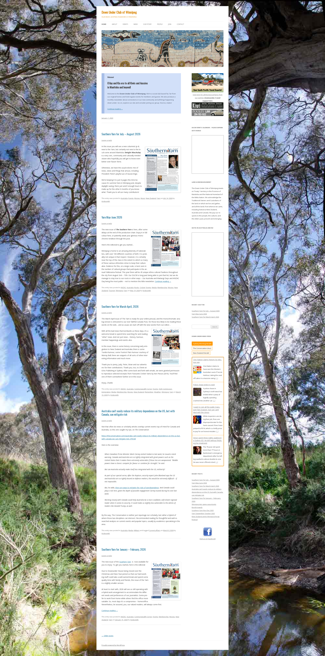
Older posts (107, 636)
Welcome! (110, 77)
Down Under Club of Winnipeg (119, 12)
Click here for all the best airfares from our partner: (207, 96)
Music (143, 198)
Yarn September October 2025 (203, 527)
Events (125, 24)
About (114, 24)
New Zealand (151, 198)
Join (169, 24)
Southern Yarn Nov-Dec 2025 (203, 524)
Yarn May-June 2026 (112, 217)
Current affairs (154, 530)
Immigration (106, 392)
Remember (149, 392)
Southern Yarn (125, 562)
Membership (162, 287)
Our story (147, 24)
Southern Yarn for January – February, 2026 (124, 549)
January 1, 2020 (107, 118)
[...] (217, 384)
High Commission (165, 389)
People (159, 24)
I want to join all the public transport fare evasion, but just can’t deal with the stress (206, 362)
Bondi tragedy (197, 521)
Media (154, 287)
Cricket (142, 287)
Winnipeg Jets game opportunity (204, 518)
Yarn (158, 198)
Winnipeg (119, 290)
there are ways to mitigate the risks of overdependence (137, 487)
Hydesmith (106, 201)
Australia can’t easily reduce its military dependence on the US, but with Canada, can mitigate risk (138, 412)
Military (137, 530)
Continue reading (115, 109)
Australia (124, 198)
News (136, 24)
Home (104, 24)
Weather (157, 392)
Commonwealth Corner (143, 389)
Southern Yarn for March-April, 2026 (120, 306)
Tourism (112, 290)
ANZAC (123, 287)
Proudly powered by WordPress (113, 645)
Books (136, 287)
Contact (180, 24)
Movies (137, 198)
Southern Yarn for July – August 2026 (121, 134)
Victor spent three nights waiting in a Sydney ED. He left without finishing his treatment (207, 393)
